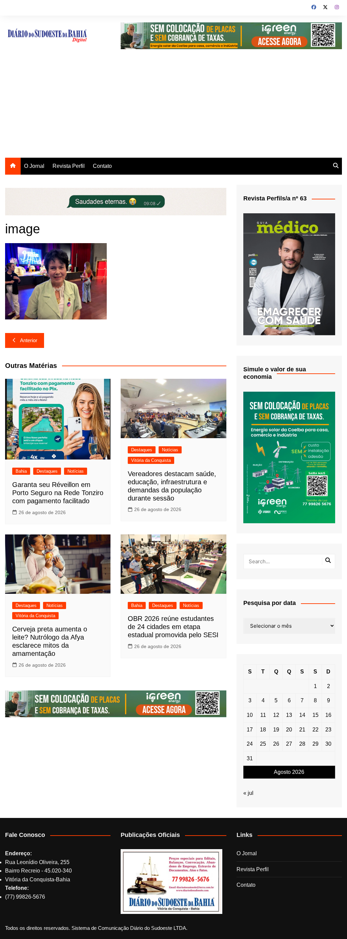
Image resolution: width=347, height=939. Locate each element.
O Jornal (34, 166)
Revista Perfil (69, 166)
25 (263, 744)
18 (263, 729)
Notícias (75, 471)
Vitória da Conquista (151, 460)
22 (315, 729)
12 (276, 715)
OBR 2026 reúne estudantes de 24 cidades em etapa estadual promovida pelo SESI (173, 627)
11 (263, 715)
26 (276, 744)
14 (302, 715)
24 (250, 744)
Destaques (47, 471)
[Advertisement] (173, 106)
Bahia (21, 471)
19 (276, 729)
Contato (102, 166)
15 (315, 715)
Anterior (28, 340)
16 (328, 715)
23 (328, 729)
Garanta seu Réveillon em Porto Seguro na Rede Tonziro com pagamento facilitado (57, 493)
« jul (248, 793)
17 (250, 729)
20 (289, 729)
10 (250, 715)
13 (289, 715)
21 (302, 729)
